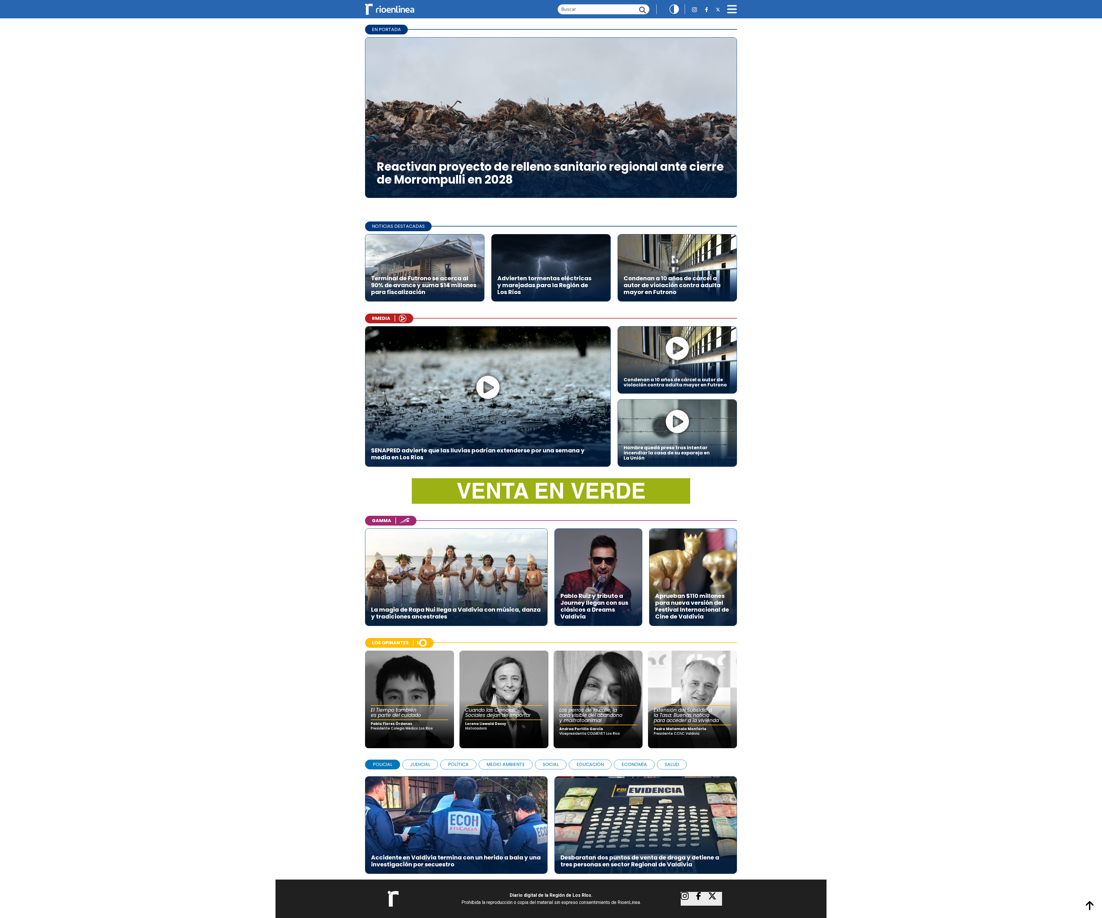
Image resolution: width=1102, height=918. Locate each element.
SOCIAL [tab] (551, 764)
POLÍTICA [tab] (458, 764)
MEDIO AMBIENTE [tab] (505, 764)
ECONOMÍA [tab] (634, 764)
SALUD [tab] (672, 764)
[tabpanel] (551, 822)
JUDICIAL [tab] (420, 764)
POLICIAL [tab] (382, 764)
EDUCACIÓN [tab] (590, 764)
